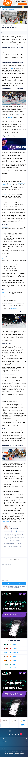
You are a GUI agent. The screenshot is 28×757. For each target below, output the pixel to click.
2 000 (14, 656)
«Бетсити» (4, 258)
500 (13, 664)
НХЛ (10, 119)
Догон (3, 430)
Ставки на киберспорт (10, 9)
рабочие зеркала (15, 308)
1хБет (3, 292)
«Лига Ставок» (5, 227)
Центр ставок (5, 744)
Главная (2, 9)
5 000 (14, 644)
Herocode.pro (14, 754)
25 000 (14, 648)
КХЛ (19, 114)
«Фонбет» (4, 194)
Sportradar (10, 117)
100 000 (15, 652)
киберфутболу (5, 521)
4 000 (14, 668)
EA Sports (11, 68)
